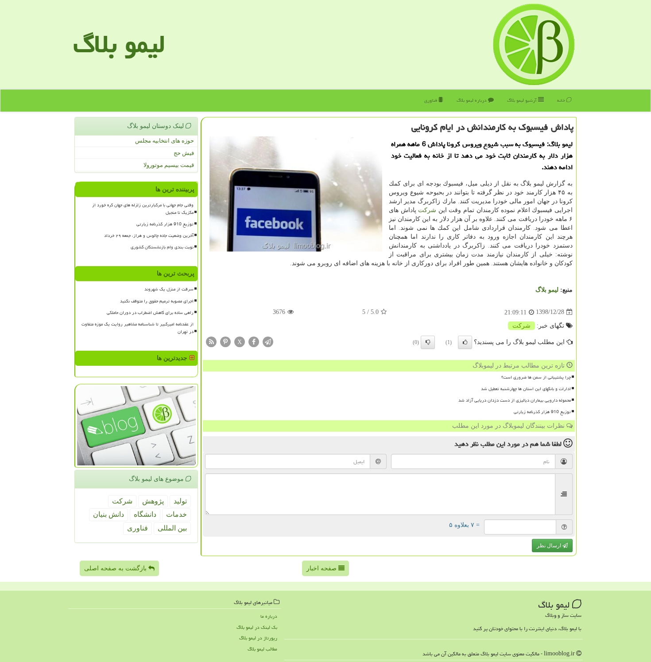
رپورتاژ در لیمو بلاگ (258, 638)
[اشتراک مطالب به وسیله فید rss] (211, 341)
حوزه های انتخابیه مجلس (164, 140)
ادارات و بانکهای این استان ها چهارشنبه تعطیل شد (526, 388)
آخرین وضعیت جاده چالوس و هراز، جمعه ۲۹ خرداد (149, 235)
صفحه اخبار (322, 568)
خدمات (176, 514)
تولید (180, 501)
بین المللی (172, 528)
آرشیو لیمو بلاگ (522, 100)
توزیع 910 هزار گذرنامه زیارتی (542, 411)
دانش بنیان (108, 514)
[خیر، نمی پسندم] (428, 342)
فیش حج (184, 153)
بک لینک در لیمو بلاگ (256, 627)
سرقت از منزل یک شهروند (169, 289)
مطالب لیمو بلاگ (262, 649)
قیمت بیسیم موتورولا (168, 165)
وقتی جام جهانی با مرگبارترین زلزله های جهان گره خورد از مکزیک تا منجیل (143, 209)
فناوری (431, 100)
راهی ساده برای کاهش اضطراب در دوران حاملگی (150, 312)
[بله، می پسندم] (465, 342)
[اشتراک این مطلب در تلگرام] (268, 341)
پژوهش (153, 501)
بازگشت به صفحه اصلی (116, 568)
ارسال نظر (549, 545)
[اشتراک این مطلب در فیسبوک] (254, 341)
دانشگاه (145, 514)
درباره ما (268, 616)
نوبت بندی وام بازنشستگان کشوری (162, 247)
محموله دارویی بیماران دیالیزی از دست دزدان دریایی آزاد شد (514, 400)
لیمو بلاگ (119, 44)
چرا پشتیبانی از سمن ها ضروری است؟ (536, 377)
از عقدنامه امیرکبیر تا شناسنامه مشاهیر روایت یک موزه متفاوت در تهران (137, 328)
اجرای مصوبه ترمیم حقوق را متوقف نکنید (157, 301)
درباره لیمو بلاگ (472, 100)
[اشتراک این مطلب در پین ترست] (225, 341)
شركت (427, 210)
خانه (561, 100)
